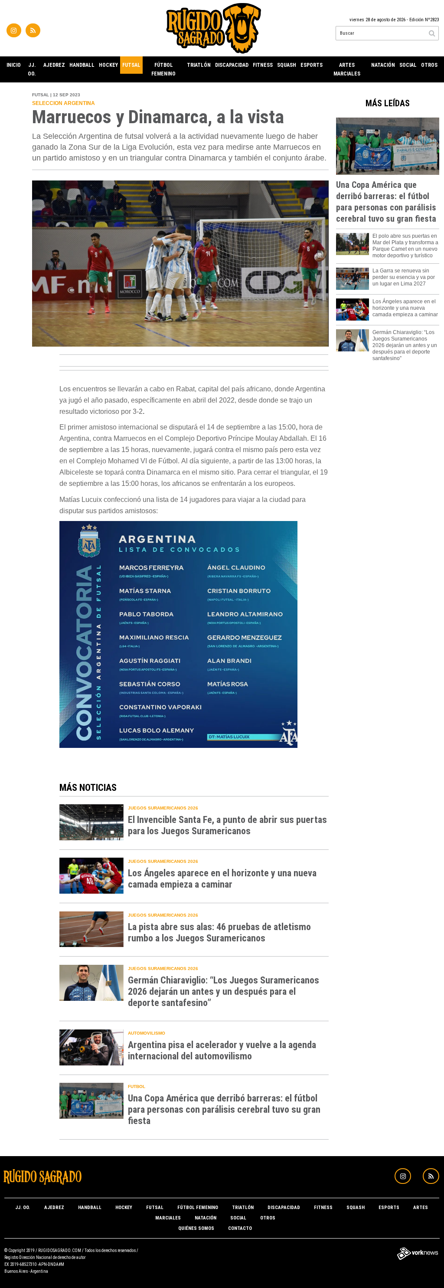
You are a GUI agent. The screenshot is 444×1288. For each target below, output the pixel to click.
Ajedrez (54, 65)
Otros (429, 65)
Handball (82, 65)
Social (408, 65)
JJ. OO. (32, 69)
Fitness (263, 65)
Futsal (131, 65)
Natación (383, 65)
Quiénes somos (196, 1228)
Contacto (240, 1228)
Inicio (14, 65)
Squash (286, 65)
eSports (311, 65)
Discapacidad (231, 65)
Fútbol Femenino (163, 69)
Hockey (108, 65)
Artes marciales (346, 69)
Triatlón (199, 65)
